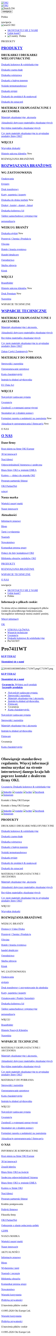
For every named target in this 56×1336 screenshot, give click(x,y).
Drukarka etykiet (9, 233)
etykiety (5, 982)
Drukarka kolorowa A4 (12, 210)
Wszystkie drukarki (10, 148)
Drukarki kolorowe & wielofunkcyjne (19, 64)
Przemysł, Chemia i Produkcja (16, 238)
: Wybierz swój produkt (19, 684)
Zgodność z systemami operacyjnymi (19, 407)
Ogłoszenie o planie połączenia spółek (20, 1225)
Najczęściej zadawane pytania (16, 397)
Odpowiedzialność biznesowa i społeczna (21, 464)
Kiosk (4, 270)
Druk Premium (8, 293)
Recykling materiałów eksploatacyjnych (20, 128)
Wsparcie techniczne (17, 632)
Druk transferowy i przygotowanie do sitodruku (24, 987)
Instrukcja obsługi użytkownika (16, 379)
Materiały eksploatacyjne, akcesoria (18, 117)
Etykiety (5, 184)
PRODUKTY (12, 48)
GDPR (4, 1230)
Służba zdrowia (8, 265)
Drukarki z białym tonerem (14, 80)
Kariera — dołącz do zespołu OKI (18, 475)
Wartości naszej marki (12, 503)
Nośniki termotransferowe (14, 85)
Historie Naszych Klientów (14, 1030)
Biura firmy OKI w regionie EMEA (19, 470)
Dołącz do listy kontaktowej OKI (17, 553)
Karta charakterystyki (11, 374)
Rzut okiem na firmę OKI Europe (17, 448)
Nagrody (5, 537)
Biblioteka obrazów (11, 1278)
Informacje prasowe (11, 521)
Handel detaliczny (10, 254)
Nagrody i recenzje (10, 1273)
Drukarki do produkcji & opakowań (19, 96)
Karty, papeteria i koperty (13, 194)
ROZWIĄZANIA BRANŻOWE (26, 166)
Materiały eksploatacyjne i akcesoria (19, 327)
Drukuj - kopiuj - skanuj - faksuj (17, 205)
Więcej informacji (10, 619)
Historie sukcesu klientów (14, 153)
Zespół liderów (8, 1166)
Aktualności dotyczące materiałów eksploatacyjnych (27, 122)
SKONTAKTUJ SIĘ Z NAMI (22, 30)
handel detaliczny (9, 950)
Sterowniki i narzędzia (12, 363)
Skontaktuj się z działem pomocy (17, 413)
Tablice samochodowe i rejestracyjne (19, 216)
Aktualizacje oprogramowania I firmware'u (22, 423)
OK (3, 624)
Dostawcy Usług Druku (13, 929)
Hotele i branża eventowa (13, 249)
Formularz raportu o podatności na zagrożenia (23, 418)
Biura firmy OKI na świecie (15, 1172)
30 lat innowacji (9, 454)
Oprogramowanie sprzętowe (15, 369)
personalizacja (8, 221)
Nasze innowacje (9, 508)
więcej (4, 491)
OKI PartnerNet (9, 486)
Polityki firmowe (9, 1209)
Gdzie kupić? (14, 33)
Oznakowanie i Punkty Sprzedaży (18, 998)
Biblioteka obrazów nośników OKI (18, 558)
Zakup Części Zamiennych (14, 351)
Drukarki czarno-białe (12, 70)
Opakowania (7, 178)
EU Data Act (7, 385)
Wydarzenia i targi (10, 1268)
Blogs (4, 526)
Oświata (5, 244)
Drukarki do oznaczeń (12, 101)
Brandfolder (7, 283)
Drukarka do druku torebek (14, 200)
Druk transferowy (10, 189)
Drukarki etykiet (9, 91)
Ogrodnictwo (7, 260)
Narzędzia (6, 299)
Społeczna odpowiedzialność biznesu (19, 1177)
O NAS (6, 436)
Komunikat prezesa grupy (14, 547)
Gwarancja (6, 402)
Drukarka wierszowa (11, 75)
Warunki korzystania (11, 1294)
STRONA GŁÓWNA (18, 629)
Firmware (12, 704)
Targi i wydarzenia (10, 531)
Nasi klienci (7, 459)
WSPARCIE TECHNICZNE (24, 311)
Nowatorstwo (8, 542)
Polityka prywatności (12, 1300)
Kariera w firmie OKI (12, 1188)
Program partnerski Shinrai (14, 480)
